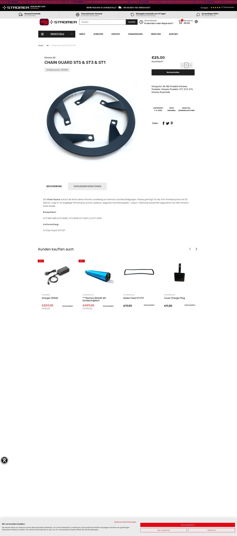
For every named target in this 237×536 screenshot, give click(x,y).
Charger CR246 (50, 298)
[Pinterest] (171, 123)
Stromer (46, 295)
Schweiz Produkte (169, 89)
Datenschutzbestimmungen (125, 522)
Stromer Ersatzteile (161, 92)
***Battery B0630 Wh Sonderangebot (94, 299)
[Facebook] (163, 123)
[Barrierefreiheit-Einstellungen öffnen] (4, 460)
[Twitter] (167, 123)
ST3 (185, 89)
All (163, 86)
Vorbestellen (173, 72)
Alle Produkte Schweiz (176, 86)
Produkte (156, 89)
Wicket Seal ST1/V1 (133, 298)
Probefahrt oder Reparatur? (158, 23)
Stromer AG (49, 57)
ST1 (181, 89)
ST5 (190, 89)
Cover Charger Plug (174, 298)
